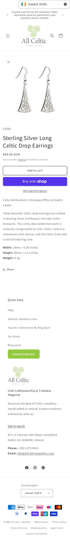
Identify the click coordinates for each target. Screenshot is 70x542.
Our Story (14, 336)
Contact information (36, 533)
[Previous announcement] (7, 15)
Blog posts (14, 345)
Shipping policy (39, 528)
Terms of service (19, 528)
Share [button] (10, 269)
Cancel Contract (23, 354)
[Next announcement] (63, 15)
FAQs (11, 310)
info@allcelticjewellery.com (35, 453)
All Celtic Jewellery (21, 522)
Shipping (22, 159)
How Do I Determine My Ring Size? (29, 327)
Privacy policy (59, 522)
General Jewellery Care (22, 319)
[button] (8, 35)
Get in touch (16, 426)
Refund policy (42, 522)
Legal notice (56, 528)
